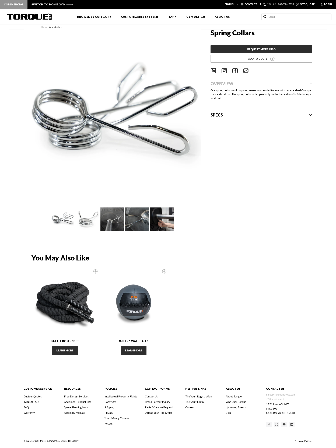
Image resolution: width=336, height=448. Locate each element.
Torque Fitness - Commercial (45, 441)
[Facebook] (235, 70)
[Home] (29, 16)
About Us (222, 16)
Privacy (108, 412)
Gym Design (195, 16)
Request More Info (261, 49)
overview (222, 83)
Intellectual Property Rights (120, 396)
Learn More (65, 350)
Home (44, 27)
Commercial (14, 4)
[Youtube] (284, 424)
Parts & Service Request (159, 407)
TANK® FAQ (31, 401)
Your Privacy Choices (116, 418)
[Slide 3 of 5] (112, 219)
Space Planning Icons (76, 407)
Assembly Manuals (75, 412)
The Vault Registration (198, 396)
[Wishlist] (262, 59)
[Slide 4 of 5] (137, 219)
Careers (190, 407)
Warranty (29, 412)
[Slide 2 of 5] (87, 219)
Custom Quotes (33, 396)
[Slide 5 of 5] (162, 219)
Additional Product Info (78, 401)
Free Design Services (76, 396)
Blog (228, 412)
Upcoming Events (236, 407)
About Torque (234, 396)
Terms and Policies (303, 441)
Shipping (109, 407)
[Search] (265, 17)
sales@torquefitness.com (280, 394)
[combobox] (296, 16)
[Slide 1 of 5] (62, 219)
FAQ (26, 407)
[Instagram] (224, 70)
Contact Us (151, 396)
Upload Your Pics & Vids (158, 412)
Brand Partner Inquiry (157, 401)
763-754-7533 (286, 4)
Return (108, 423)
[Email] (246, 70)
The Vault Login (194, 401)
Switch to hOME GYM (48, 4)
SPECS (217, 114)
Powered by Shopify (69, 441)
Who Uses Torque (236, 401)
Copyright (110, 401)
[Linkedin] (213, 70)
